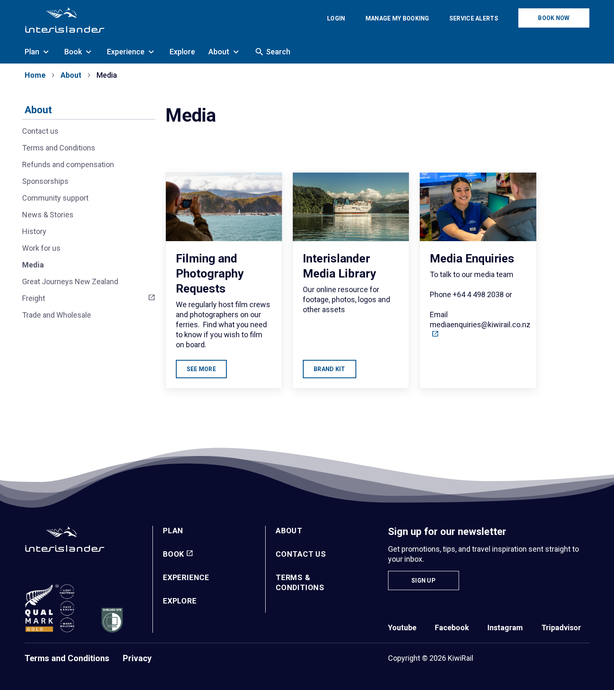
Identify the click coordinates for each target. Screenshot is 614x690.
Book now (553, 18)
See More (201, 369)
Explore (180, 600)
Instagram (505, 627)
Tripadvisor (561, 627)
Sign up (423, 580)
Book (173, 554)
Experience (186, 577)
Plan (173, 530)
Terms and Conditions (67, 658)
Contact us (301, 554)
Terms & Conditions (300, 582)
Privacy (137, 658)
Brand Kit (329, 369)
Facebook (452, 627)
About (38, 110)
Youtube (402, 627)
